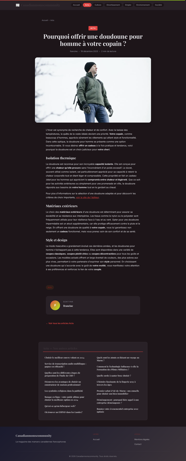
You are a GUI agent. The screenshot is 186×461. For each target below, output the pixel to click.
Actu (87, 5)
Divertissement (113, 5)
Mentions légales (141, 439)
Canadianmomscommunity (38, 5)
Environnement (143, 5)
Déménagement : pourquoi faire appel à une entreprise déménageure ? (118, 401)
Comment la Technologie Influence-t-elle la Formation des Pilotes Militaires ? (117, 368)
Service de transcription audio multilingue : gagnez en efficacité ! (65, 365)
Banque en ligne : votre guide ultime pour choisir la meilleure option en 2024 (64, 398)
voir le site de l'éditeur (87, 197)
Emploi (128, 5)
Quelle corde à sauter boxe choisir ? (114, 375)
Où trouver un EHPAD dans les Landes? (63, 412)
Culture (98, 5)
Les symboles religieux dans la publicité (64, 390)
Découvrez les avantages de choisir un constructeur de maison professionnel (63, 383)
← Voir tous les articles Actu (60, 323)
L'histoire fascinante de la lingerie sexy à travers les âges (116, 383)
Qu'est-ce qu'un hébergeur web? (60, 406)
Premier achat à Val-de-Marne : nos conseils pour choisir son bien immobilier (118, 392)
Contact (137, 444)
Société (158, 5)
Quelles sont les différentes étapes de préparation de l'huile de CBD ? (62, 374)
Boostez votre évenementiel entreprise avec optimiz (117, 410)
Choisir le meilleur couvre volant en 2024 (64, 357)
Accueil (76, 5)
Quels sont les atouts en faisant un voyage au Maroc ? (118, 359)
